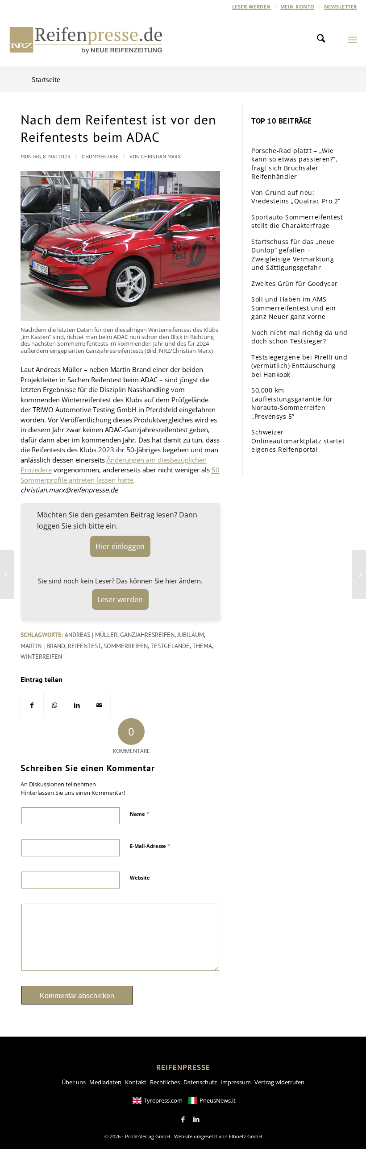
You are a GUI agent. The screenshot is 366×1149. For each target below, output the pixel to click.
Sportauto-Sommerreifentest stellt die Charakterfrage (297, 221)
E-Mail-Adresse (150, 846)
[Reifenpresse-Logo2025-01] (86, 39)
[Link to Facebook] (183, 1119)
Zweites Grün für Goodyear (294, 283)
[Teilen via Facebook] (32, 705)
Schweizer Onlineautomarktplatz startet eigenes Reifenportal (298, 441)
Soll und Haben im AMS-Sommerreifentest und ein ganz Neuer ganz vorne (293, 308)
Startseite (46, 79)
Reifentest (84, 646)
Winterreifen (41, 657)
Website (140, 877)
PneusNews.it (218, 1100)
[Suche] (323, 40)
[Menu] (352, 40)
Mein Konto (297, 6)
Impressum (235, 1082)
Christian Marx (161, 156)
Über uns (74, 1082)
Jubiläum (190, 635)
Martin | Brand (43, 646)
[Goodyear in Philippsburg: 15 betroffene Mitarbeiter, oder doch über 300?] (359, 574)
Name (140, 814)
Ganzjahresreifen (147, 635)
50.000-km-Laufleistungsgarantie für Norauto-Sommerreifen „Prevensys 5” (292, 403)
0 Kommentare (100, 156)
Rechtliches (165, 1082)
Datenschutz (200, 1082)
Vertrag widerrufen (279, 1082)
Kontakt (135, 1082)
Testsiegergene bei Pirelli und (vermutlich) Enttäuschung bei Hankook (299, 366)
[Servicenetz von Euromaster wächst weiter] (7, 574)
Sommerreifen (126, 646)
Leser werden (251, 6)
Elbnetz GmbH (245, 1136)
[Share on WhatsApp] (55, 705)
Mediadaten (105, 1082)
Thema (202, 646)
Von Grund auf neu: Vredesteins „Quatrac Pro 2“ (296, 197)
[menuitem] (252, 6)
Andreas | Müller (91, 635)
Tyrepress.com (163, 1100)
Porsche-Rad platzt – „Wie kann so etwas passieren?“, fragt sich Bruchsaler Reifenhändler (294, 163)
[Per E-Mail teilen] (99, 705)
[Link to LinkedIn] (196, 1119)
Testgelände (170, 646)
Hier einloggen (120, 546)
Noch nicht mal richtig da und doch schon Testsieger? (299, 337)
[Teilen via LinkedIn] (77, 705)
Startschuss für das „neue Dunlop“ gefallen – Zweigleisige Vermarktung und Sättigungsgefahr (293, 254)
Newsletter (340, 6)
